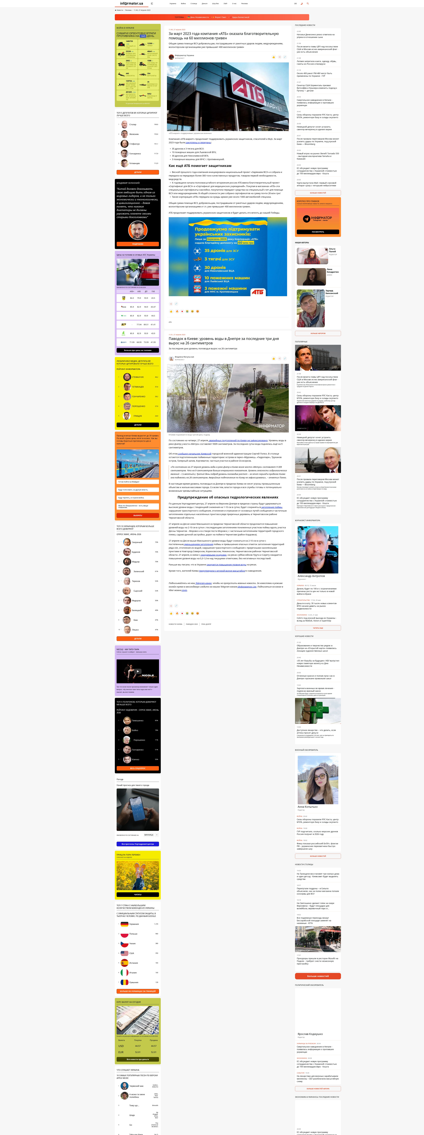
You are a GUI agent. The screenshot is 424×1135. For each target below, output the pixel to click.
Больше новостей (318, 193)
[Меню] (151, 3)
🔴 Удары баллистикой (239, 17)
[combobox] (151, 835)
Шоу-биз (215, 3)
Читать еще (318, 628)
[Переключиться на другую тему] (301, 3)
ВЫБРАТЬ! (137, 515)
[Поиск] (308, 3)
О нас (234, 3)
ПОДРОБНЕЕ (137, 244)
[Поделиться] (279, 57)
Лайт (225, 3)
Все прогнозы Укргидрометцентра (138, 844)
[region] (138, 841)
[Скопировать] (285, 57)
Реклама (244, 3)
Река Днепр (206, 624)
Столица (194, 3)
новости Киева (175, 624)
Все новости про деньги (138, 1059)
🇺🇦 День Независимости (198, 17)
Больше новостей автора (318, 1089)
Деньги (204, 3)
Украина (173, 3)
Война (183, 3)
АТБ (170, 322)
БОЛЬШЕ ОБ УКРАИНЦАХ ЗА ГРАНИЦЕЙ (138, 991)
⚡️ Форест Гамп (219, 17)
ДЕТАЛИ (137, 172)
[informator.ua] (131, 3)
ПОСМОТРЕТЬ (318, 232)
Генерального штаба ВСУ (141, 103)
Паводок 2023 (192, 624)
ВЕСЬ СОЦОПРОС (137, 768)
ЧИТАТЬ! (138, 894)
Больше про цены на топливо (137, 350)
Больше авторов (318, 333)
